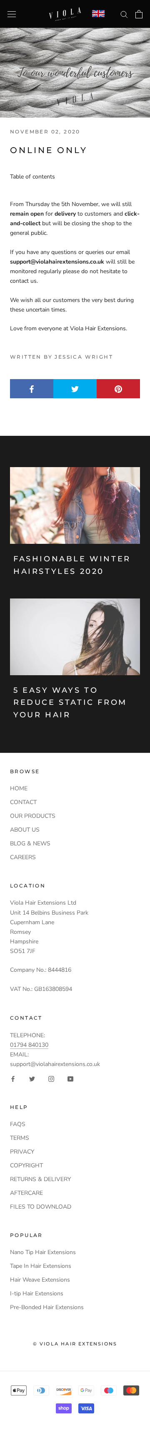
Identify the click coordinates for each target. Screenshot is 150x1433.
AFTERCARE (26, 1193)
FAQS (17, 1124)
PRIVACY (22, 1152)
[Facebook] (13, 1078)
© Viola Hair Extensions (75, 1344)
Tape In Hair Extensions (40, 1266)
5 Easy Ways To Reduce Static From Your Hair (70, 702)
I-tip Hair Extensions (36, 1293)
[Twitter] (32, 1078)
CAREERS (23, 857)
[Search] (124, 14)
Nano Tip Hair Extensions (43, 1252)
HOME (19, 788)
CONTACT (23, 802)
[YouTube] (70, 1078)
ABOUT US (25, 830)
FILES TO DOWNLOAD (40, 1207)
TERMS (19, 1138)
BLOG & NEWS (30, 843)
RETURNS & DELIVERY (40, 1179)
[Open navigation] (12, 14)
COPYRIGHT (26, 1165)
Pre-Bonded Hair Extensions (47, 1307)
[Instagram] (51, 1078)
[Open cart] (138, 14)
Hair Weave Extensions (40, 1280)
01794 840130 (29, 1045)
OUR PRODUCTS (32, 816)
